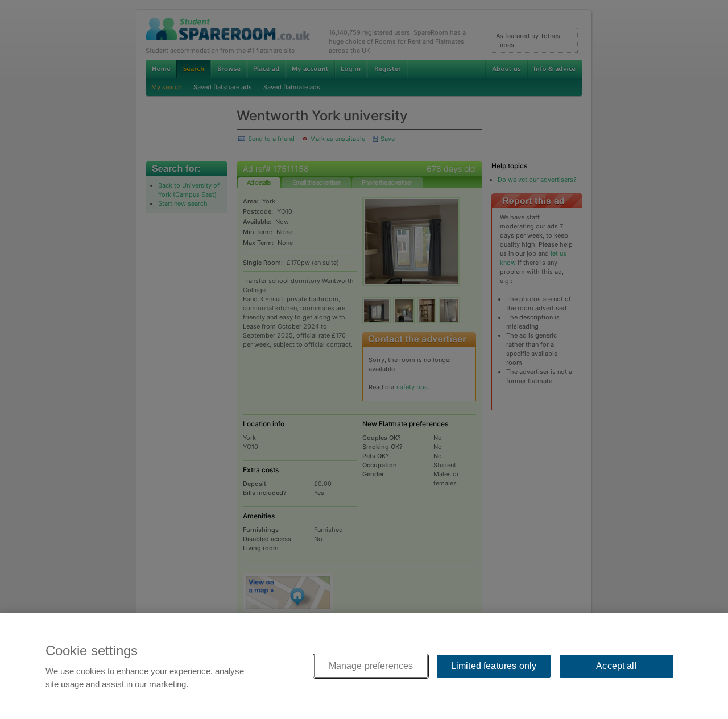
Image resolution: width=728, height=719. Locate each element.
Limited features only (493, 666)
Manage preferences (371, 666)
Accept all (616, 666)
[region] (364, 666)
